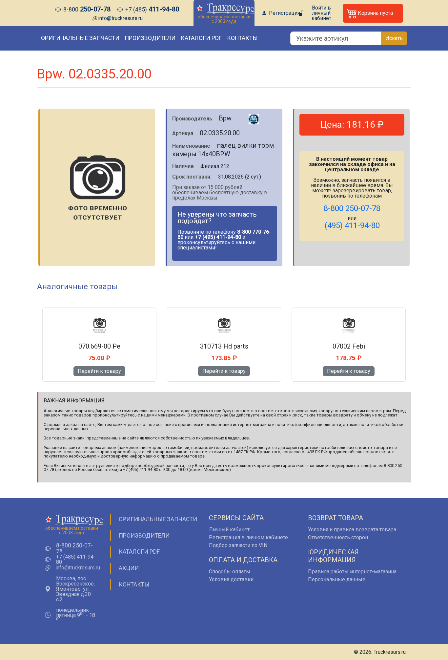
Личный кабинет (229, 529)
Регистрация (284, 13)
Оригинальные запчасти (80, 38)
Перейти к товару (99, 371)
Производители (150, 38)
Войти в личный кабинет (321, 13)
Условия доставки (231, 579)
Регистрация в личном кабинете (248, 537)
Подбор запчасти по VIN (238, 545)
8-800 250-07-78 (74, 548)
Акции (129, 568)
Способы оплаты (229, 571)
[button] (373, 13)
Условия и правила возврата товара (352, 529)
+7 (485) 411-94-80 (75, 559)
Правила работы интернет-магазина (352, 571)
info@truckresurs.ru (120, 18)
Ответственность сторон (338, 537)
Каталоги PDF (201, 38)
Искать (394, 38)
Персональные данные (336, 579)
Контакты (242, 38)
